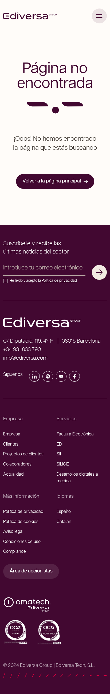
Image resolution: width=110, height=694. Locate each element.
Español (64, 512)
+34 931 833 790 (22, 349)
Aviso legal (13, 532)
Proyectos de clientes (23, 454)
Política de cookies (20, 522)
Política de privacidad (59, 281)
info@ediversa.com (25, 358)
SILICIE (63, 464)
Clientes (10, 444)
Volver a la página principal (51, 181)
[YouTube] (61, 377)
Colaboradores (17, 464)
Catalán (64, 522)
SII (59, 454)
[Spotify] (47, 377)
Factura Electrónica (75, 434)
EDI (59, 444)
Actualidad (13, 474)
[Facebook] (74, 377)
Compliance (14, 552)
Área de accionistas (31, 571)
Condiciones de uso (22, 542)
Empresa (11, 434)
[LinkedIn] (34, 377)
